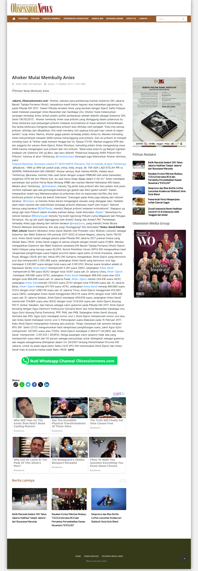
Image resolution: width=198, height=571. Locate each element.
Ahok (36, 267)
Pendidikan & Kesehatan (76, 18)
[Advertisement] (99, 45)
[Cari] (183, 19)
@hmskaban (48, 186)
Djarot (43, 267)
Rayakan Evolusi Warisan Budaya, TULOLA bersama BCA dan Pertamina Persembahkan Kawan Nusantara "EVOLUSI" (29, 520)
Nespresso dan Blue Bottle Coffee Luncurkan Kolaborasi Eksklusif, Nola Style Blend (67, 518)
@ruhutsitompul (65, 156)
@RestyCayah (40, 215)
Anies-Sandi (107, 267)
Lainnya (143, 18)
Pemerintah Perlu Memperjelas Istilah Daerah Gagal (107, 516)
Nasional (23, 18)
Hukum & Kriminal (51, 18)
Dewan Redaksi (91, 556)
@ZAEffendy (44, 208)
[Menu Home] (14, 18)
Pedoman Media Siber (112, 556)
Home (78, 556)
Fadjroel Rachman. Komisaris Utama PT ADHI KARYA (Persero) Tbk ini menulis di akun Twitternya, (69, 163)
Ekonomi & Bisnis (114, 18)
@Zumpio (28, 201)
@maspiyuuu (77, 223)
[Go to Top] (184, 558)
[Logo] (31, 7)
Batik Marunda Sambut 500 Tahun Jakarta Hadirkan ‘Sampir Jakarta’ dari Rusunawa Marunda (165, 165)
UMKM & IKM (97, 18)
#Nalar (99, 212)
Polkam (35, 18)
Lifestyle (131, 18)
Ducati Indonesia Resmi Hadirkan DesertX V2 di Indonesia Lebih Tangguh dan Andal (165, 211)
